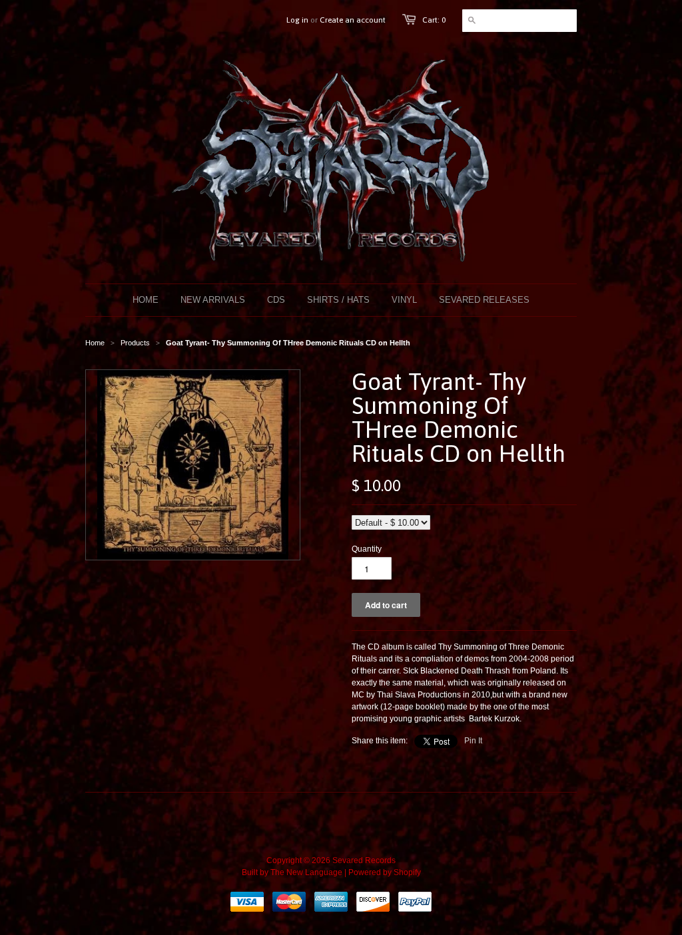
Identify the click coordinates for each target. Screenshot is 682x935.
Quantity (367, 549)
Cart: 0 (434, 20)
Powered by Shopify (384, 872)
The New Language (306, 872)
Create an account (353, 20)
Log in (297, 20)
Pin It (473, 740)
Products (135, 343)
